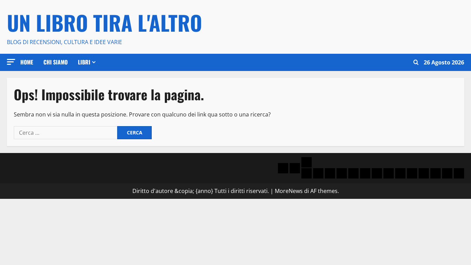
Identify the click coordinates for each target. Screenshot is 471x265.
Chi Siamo (55, 62)
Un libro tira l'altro (104, 22)
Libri (84, 62)
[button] (11, 62)
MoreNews (289, 191)
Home (26, 62)
